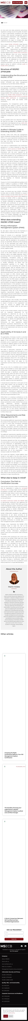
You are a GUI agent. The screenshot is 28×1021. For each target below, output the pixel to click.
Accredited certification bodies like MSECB (12, 500)
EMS (26, 123)
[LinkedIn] (14, 592)
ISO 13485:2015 (5, 988)
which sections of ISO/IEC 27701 (16, 149)
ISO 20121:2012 (5, 990)
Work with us (5, 961)
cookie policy (11, 1013)
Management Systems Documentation (12, 969)
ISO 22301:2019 (5, 1001)
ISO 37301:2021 (5, 998)
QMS (23, 123)
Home (2, 7)
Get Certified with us (7, 964)
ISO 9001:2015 (5, 985)
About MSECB (5, 959)
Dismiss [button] (10, 1016)
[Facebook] (22, 946)
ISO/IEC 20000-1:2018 (7, 980)
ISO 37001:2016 (6, 996)
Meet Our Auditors (7, 966)
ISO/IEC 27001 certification (15, 94)
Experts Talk (16, 7)
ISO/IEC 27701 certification (20, 52)
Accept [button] (5, 1016)
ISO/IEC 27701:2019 (14, 44)
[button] (25, 2)
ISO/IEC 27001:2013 (7, 974)
